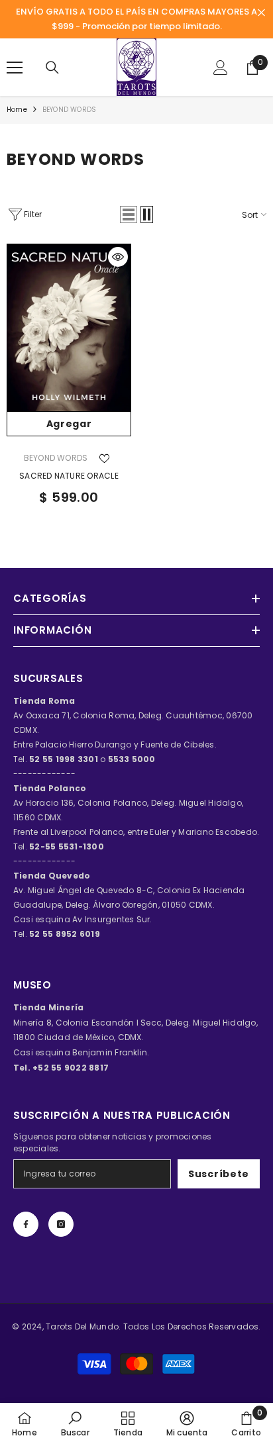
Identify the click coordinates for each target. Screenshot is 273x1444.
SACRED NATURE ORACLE (69, 475)
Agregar (69, 423)
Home (17, 110)
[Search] (52, 67)
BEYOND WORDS (69, 110)
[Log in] (220, 67)
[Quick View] (118, 257)
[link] (75, 1423)
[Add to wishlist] (104, 458)
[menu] (15, 67)
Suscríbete (218, 1173)
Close (261, 13)
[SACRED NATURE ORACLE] (69, 328)
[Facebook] (25, 1224)
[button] (128, 214)
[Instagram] (61, 1224)
